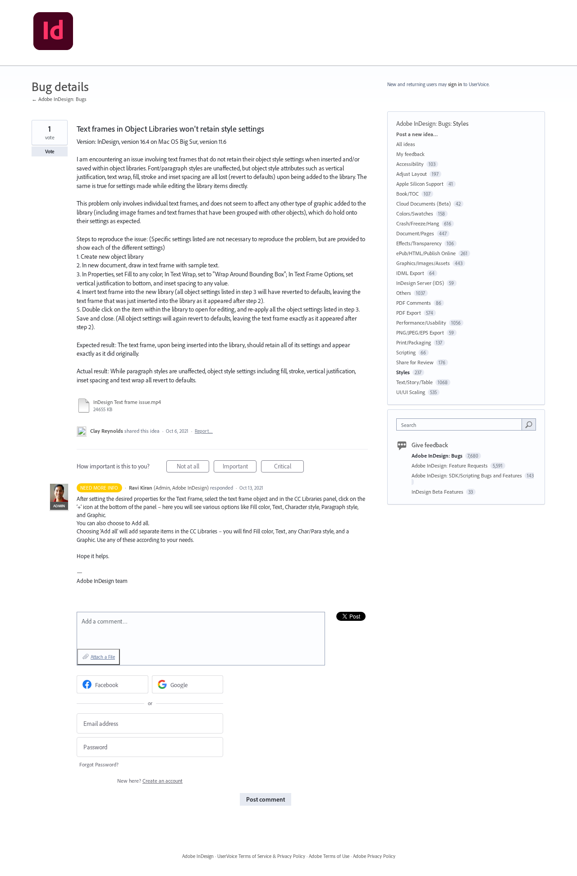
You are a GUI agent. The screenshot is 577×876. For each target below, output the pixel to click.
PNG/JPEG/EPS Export (420, 332)
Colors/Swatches (414, 213)
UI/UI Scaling (410, 392)
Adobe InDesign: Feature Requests (450, 465)
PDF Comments (413, 302)
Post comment (265, 799)
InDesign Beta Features (438, 491)
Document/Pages (415, 233)
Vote (50, 151)
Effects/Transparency (419, 243)
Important (239, 467)
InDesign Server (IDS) (420, 283)
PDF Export (408, 312)
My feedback (410, 154)
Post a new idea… (417, 134)
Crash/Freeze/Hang (417, 223)
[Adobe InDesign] (53, 33)
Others (403, 292)
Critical (289, 467)
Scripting (406, 352)
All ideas (405, 144)
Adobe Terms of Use (329, 856)
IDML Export (410, 273)
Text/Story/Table (414, 382)
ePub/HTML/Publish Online (426, 253)
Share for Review (415, 362)
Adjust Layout (411, 173)
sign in (455, 84)
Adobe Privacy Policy (374, 856)
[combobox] (461, 424)
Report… (204, 431)
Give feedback (430, 445)
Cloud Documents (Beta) (423, 203)
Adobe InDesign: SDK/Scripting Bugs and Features (467, 475)
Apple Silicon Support (420, 183)
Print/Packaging (413, 342)
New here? (150, 780)
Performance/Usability (421, 322)
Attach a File (103, 657)
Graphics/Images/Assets (423, 263)
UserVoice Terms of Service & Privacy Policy (261, 856)
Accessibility (410, 164)
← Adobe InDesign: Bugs (59, 99)
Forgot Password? (99, 764)
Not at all (193, 467)
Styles (460, 123)
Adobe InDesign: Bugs (423, 123)
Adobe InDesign (198, 856)
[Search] (529, 424)
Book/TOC (407, 193)
